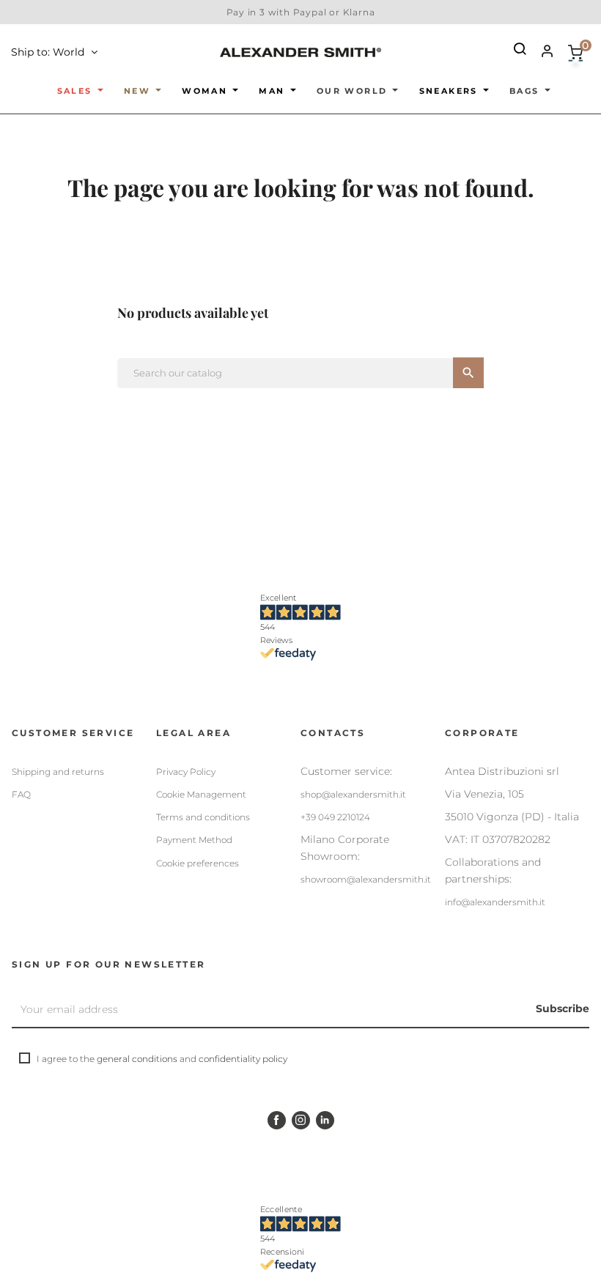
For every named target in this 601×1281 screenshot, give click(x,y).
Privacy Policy (185, 771)
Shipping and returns (58, 771)
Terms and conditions (203, 817)
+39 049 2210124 (335, 817)
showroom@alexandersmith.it (365, 879)
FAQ (21, 794)
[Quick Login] (541, 53)
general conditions (137, 1058)
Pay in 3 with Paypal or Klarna (300, 12)
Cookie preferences (197, 863)
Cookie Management (201, 794)
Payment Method (194, 839)
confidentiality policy (243, 1058)
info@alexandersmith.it (495, 901)
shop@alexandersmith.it (353, 794)
